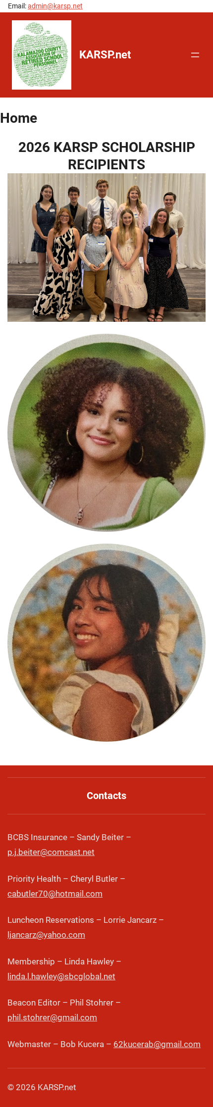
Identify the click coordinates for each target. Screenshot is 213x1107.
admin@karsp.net (55, 6)
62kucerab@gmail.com (157, 1044)
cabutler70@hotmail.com (55, 894)
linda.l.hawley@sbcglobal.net (61, 976)
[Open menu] (195, 55)
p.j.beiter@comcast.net (51, 852)
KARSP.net (105, 55)
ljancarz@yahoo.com (46, 935)
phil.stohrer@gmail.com (52, 1017)
